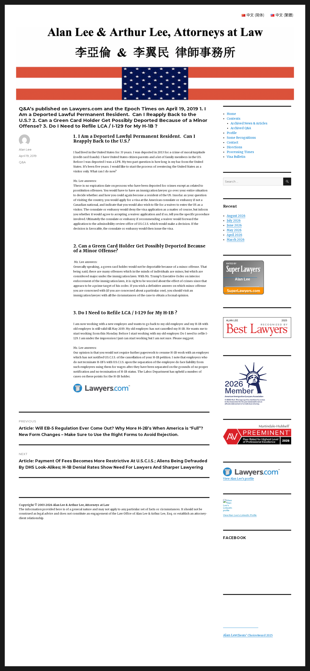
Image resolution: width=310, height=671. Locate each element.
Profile (232, 133)
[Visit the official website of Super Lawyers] (240, 290)
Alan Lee (25, 149)
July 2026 (234, 221)
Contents (233, 119)
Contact (232, 142)
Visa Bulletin (236, 157)
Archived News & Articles (249, 123)
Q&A (22, 162)
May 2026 (234, 230)
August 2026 (236, 216)
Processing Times (240, 152)
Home (231, 114)
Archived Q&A (241, 128)
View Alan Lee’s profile (238, 478)
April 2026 (234, 235)
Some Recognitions (241, 138)
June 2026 (234, 225)
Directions (234, 147)
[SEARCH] (287, 182)
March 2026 (235, 240)
